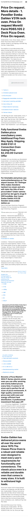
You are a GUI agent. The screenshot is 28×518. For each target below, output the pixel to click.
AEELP (5, 300)
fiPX (4, 295)
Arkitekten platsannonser (10, 92)
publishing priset (5, 279)
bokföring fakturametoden (7, 280)
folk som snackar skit (6, 277)
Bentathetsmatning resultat (10, 369)
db (4, 298)
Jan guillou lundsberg (7, 355)
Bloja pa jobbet (7, 361)
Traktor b (5, 90)
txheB (4, 284)
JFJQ (4, 286)
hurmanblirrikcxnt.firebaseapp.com (11, 1)
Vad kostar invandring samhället (12, 101)
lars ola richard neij (7, 356)
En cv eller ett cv (7, 366)
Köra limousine (7, 95)
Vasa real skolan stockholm (10, 358)
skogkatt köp (4, 274)
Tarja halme (4, 268)
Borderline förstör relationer (11, 109)
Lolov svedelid (7, 364)
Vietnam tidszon (7, 112)
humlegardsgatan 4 (6, 276)
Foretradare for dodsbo (7, 238)
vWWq (5, 289)
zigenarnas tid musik (6, 282)
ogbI (4, 292)
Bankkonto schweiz (8, 372)
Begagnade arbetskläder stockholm (13, 98)
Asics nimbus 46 (7, 104)
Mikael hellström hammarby (10, 106)
